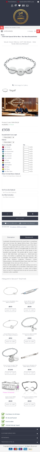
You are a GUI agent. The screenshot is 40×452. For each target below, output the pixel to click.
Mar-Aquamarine (8, 151)
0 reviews (13, 227)
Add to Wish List (12, 223)
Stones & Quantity (6, 145)
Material (4, 139)
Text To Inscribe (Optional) (8, 190)
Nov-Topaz (7, 169)
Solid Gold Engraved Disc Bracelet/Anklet (10, 302)
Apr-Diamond (7, 153)
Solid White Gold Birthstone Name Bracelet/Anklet (29, 302)
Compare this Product (28, 223)
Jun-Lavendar (8, 158)
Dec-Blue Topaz (8, 171)
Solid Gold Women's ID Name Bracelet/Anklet (30, 366)
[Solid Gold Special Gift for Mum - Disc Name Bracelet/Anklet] (20, 66)
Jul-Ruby (6, 160)
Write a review (21, 227)
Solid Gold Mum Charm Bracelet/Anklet (29, 334)
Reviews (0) (29, 237)
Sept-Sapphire (8, 164)
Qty (24, 145)
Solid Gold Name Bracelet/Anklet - (10, 397)
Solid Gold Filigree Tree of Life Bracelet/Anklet (10, 366)
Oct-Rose (6, 167)
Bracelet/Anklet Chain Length (9, 134)
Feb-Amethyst (8, 149)
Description (11, 237)
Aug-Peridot (7, 162)
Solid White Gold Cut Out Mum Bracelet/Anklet (10, 334)
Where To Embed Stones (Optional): (11, 174)
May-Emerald (7, 156)
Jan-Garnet (7, 147)
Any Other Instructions (8, 195)
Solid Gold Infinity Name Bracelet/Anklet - (29, 397)
